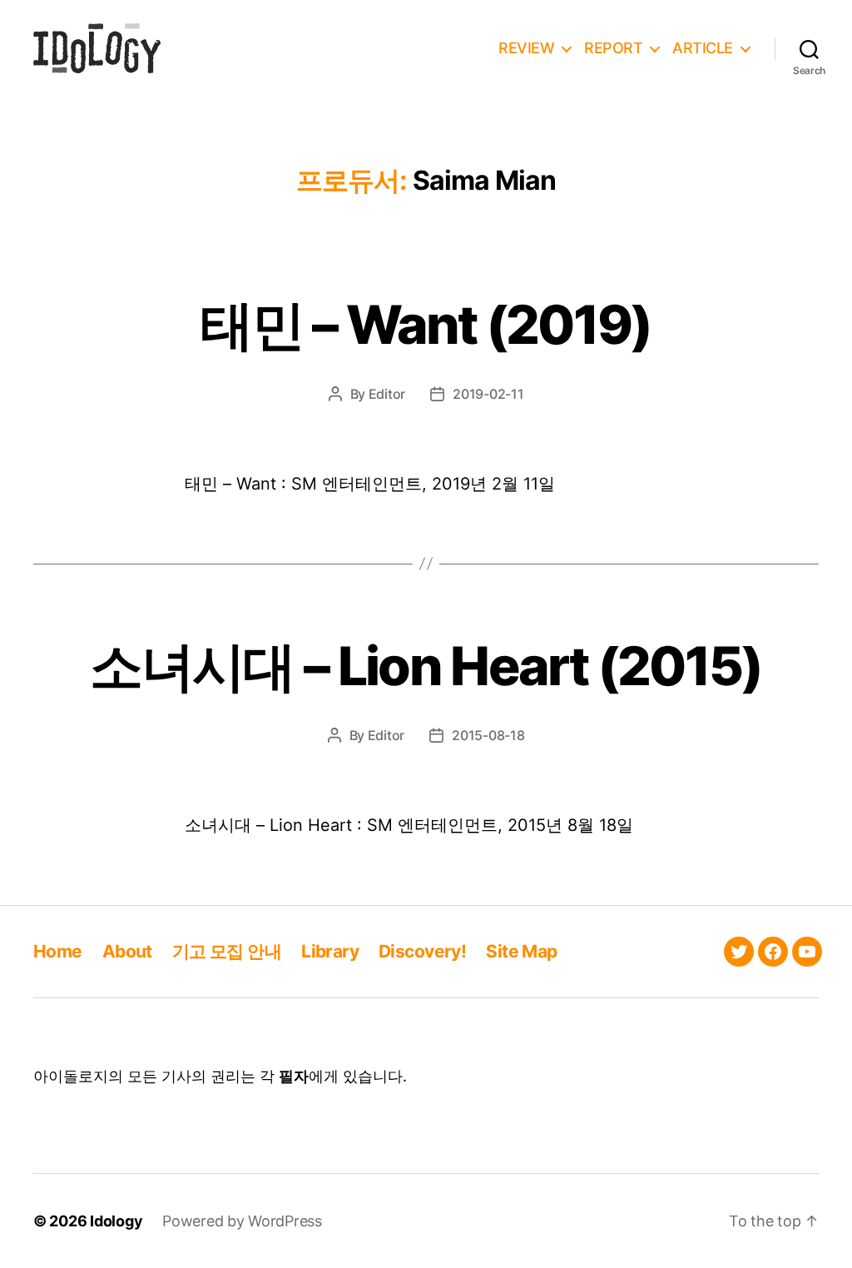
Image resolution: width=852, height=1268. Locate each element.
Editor (387, 393)
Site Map (521, 951)
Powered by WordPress (242, 1221)
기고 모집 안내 (226, 951)
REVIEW (526, 48)
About (127, 951)
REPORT (613, 48)
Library (330, 951)
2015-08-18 (488, 735)
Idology (116, 1221)
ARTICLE (702, 48)
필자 (294, 1076)
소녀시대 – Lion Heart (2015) (425, 666)
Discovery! (422, 951)
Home (57, 951)
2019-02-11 (488, 393)
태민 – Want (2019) (426, 324)
